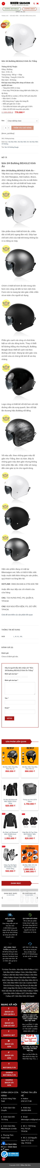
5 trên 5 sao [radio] (24, 677)
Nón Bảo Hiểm (14, 15)
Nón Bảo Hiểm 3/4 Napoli (25, 996)
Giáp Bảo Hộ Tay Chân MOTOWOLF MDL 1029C (29, 834)
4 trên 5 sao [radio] (18, 677)
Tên (6, 698)
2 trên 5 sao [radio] (8, 677)
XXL (21, 636)
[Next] (37, 898)
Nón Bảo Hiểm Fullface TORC (27, 991)
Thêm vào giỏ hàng (22, 128)
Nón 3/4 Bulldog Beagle (12, 147)
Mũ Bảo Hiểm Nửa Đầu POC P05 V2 (29, 768)
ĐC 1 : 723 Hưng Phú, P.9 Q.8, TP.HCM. (28, 1128)
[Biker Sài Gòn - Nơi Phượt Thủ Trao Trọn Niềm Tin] (20, 3)
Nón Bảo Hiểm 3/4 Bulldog (28, 15)
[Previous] (2, 898)
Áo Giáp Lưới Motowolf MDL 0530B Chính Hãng (10, 834)
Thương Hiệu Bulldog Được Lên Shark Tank (30, 1047)
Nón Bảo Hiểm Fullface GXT (14, 993)
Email (7, 708)
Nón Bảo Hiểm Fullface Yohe (14, 972)
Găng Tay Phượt (21, 985)
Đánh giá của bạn (11, 674)
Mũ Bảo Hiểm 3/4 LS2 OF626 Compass (30, 866)
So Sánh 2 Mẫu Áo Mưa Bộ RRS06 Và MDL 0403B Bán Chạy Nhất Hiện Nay (30, 1017)
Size (3, 120)
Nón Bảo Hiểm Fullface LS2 (27, 969)
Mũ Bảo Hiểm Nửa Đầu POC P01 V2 (10, 768)
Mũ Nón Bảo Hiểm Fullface (20, 975)
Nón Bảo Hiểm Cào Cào (16, 983)
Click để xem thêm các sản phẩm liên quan (17, 615)
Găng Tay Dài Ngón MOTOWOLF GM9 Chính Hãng (10, 866)
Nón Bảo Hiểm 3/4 (23, 142)
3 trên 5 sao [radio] (12, 677)
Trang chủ (5, 15)
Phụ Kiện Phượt (30, 988)
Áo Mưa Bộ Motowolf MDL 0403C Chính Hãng (10, 801)
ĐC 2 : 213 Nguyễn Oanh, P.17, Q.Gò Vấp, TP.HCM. (29, 1140)
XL (18, 636)
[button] (3, 3)
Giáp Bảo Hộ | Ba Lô (15, 988)
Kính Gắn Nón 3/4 (8, 991)
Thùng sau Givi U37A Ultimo (30, 800)
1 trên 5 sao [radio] (5, 677)
